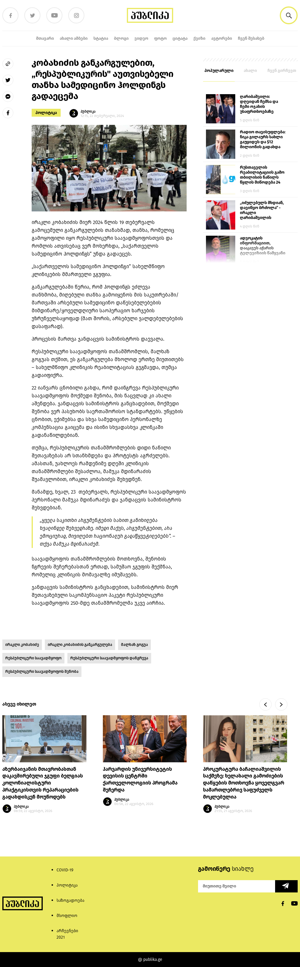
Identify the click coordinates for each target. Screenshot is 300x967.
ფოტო (160, 38)
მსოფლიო (67, 915)
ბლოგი (121, 38)
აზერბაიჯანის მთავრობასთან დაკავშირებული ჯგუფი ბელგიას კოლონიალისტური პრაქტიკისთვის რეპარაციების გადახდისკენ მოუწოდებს (42, 783)
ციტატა (180, 38)
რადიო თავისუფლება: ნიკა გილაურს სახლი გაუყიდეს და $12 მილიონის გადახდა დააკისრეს (262, 140)
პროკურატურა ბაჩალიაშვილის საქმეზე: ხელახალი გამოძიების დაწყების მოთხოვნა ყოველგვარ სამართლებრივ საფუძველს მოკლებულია (243, 783)
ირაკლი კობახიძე (22, 644)
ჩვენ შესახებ (251, 38)
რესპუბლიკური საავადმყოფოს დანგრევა (109, 658)
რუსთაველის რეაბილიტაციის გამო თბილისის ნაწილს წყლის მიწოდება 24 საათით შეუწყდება (262, 175)
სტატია (100, 38)
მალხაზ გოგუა (134, 644)
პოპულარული (218, 70)
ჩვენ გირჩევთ (281, 70)
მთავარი (45, 38)
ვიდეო (141, 38)
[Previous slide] (265, 704)
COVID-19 (65, 870)
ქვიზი (199, 38)
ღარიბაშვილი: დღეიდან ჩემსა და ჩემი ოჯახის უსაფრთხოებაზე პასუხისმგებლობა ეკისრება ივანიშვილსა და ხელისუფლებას (259, 104)
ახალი (250, 70)
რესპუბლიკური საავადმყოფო (33, 658)
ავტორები (221, 38)
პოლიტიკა (46, 112)
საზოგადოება (70, 900)
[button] (289, 15)
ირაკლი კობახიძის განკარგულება (80, 644)
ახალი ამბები (74, 38)
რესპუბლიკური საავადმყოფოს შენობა (42, 671)
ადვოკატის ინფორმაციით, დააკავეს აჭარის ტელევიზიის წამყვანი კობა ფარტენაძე (262, 246)
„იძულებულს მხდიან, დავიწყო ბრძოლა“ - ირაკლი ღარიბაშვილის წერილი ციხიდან (262, 210)
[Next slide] (281, 704)
